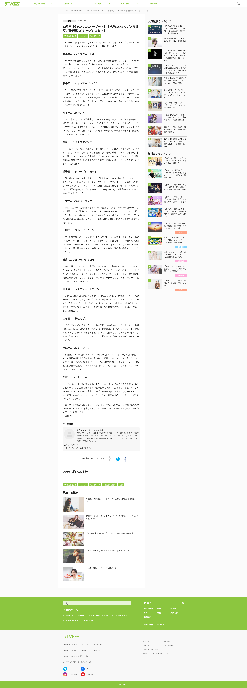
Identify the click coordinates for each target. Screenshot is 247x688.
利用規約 (166, 641)
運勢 (69, 21)
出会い (160, 613)
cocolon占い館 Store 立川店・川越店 (76, 656)
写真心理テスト (71, 620)
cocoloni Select (99, 644)
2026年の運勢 (88, 620)
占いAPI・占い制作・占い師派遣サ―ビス (77, 662)
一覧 (182, 603)
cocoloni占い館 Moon (70, 650)
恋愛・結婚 (148, 609)
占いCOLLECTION (97, 650)
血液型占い (95, 615)
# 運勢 (121, 485)
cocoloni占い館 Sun (70, 644)
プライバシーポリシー (150, 650)
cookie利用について (150, 645)
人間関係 (174, 613)
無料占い (69, 615)
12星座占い (81, 615)
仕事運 (173, 609)
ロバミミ (85, 644)
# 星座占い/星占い (109, 485)
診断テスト (122, 615)
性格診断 (147, 617)
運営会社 (146, 641)
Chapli (84, 650)
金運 (159, 609)
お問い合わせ (168, 645)
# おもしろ (83, 36)
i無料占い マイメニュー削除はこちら (155, 653)
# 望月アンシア (95, 36)
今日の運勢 (148, 625)
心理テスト (108, 615)
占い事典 (160, 625)
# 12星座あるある (70, 36)
